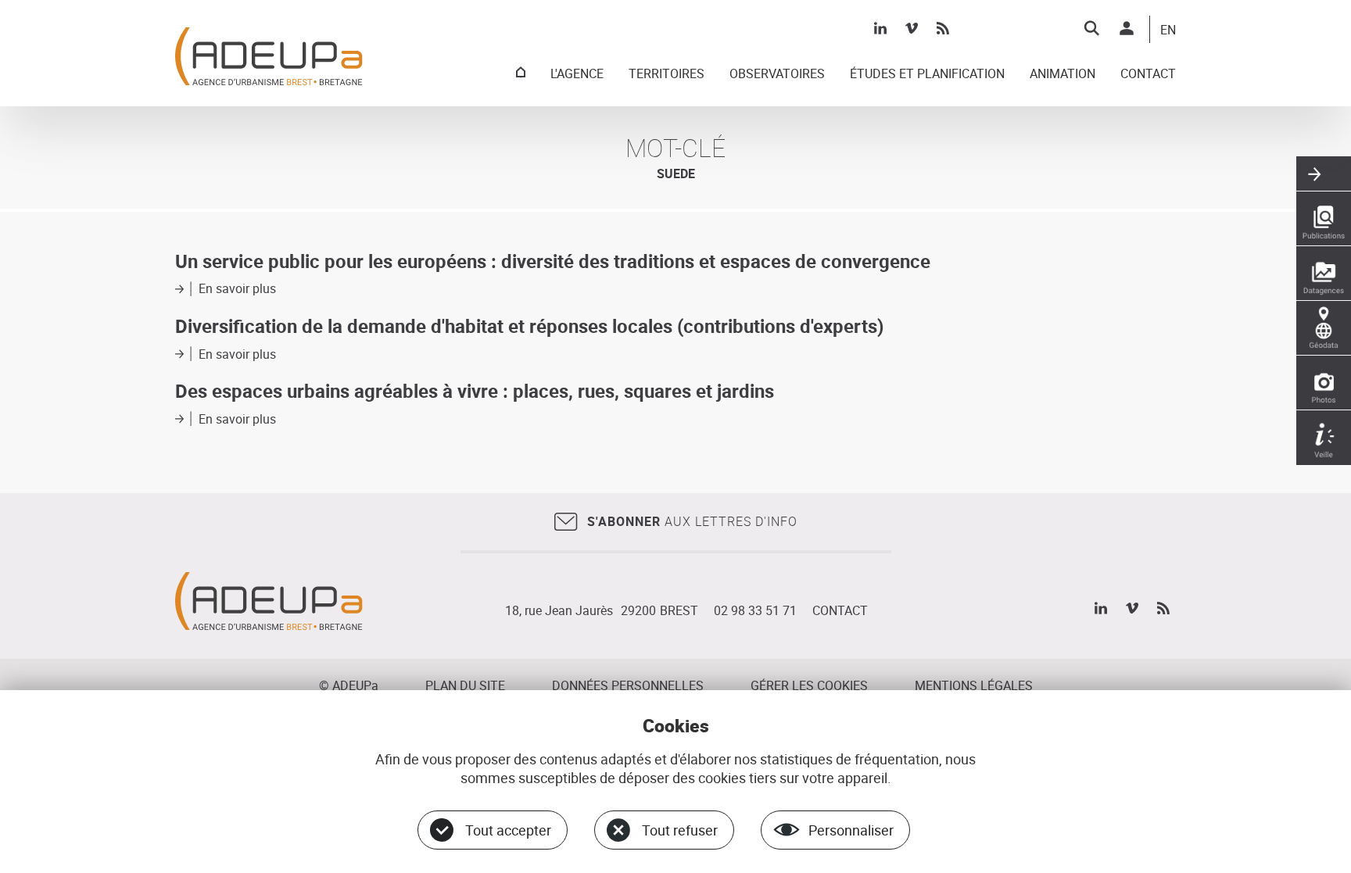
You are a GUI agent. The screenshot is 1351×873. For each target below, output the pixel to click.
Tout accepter (508, 830)
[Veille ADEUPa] (1323, 437)
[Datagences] (1323, 273)
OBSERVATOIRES (777, 74)
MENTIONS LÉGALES (974, 685)
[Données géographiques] (1323, 328)
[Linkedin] (880, 28)
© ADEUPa (348, 685)
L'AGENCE (577, 74)
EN (1168, 30)
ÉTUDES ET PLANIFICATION (927, 74)
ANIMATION (1062, 74)
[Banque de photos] (1323, 383)
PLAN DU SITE (465, 685)
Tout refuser (680, 830)
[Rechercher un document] (1091, 28)
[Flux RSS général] (942, 28)
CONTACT (1148, 74)
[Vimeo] (911, 28)
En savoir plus (237, 288)
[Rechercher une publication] (1323, 218)
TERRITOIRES (666, 74)
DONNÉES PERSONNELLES (628, 685)
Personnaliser (851, 830)
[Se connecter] (1126, 28)
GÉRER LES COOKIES (809, 685)
